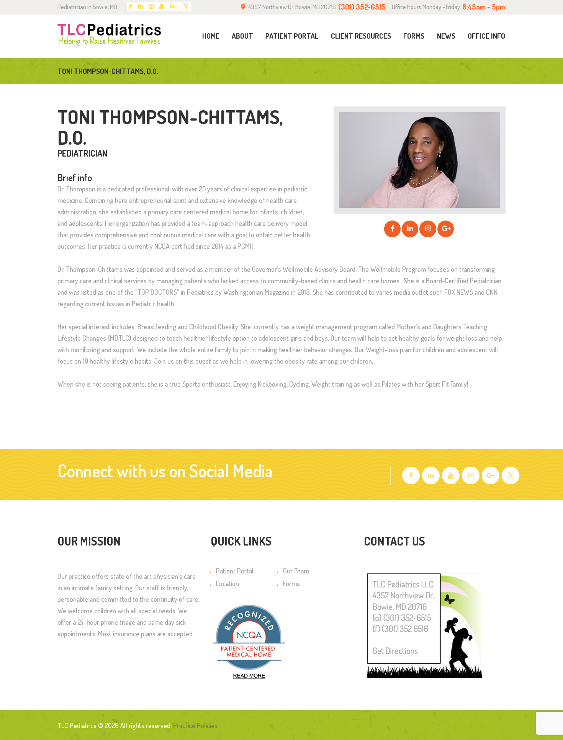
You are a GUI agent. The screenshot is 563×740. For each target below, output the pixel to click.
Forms (291, 583)
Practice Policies (195, 725)
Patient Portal (235, 571)
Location (227, 583)
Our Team (296, 571)
